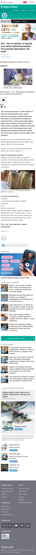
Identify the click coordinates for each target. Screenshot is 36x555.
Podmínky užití (22, 550)
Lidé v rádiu (23, 494)
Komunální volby (7, 491)
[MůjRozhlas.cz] (3, 66)
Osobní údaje (12, 550)
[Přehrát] (3, 100)
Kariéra (21, 497)
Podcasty (5, 512)
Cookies (4, 550)
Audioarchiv (24, 10)
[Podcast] (1, 107)
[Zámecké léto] (18, 31)
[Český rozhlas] (7, 2)
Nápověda (22, 491)
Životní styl (5, 21)
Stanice (4, 494)
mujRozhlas (5, 252)
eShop (4, 497)
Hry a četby (6, 257)
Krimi (4, 261)
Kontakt (21, 500)
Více (25, 21)
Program (16, 10)
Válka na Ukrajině (7, 489)
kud (7, 231)
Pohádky (14, 261)
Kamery (32, 10)
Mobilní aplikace (7, 514)
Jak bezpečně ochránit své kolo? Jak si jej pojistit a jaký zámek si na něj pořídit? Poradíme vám (22, 379)
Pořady (5, 265)
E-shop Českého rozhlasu (13, 388)
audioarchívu (5, 227)
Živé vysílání (7, 269)
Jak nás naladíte (24, 489)
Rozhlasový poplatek (26, 502)
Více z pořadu (8, 345)
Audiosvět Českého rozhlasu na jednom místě (15, 278)
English (31, 550)
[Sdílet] (5, 107)
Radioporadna (5, 57)
